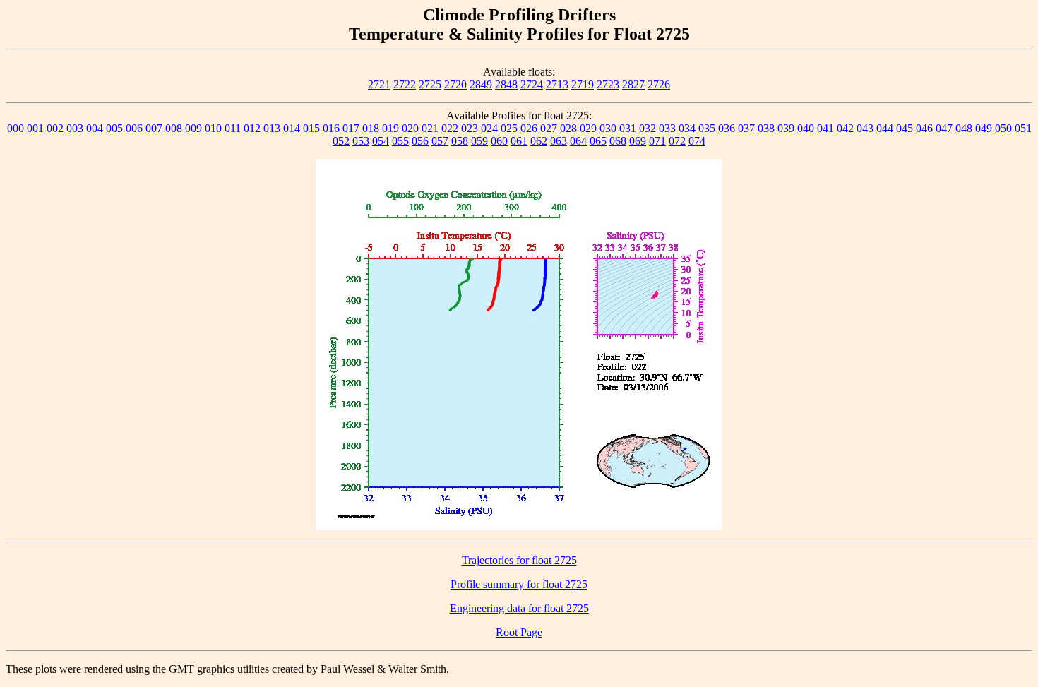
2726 (659, 84)
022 (449, 128)
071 (657, 141)
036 (726, 128)
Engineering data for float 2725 (519, 608)
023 (469, 128)
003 (74, 128)
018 (370, 128)
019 (390, 128)
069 (637, 141)
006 (134, 128)
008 (173, 128)
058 (459, 141)
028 (568, 128)
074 (696, 141)
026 (528, 128)
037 (746, 128)
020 (410, 128)
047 (944, 128)
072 (677, 141)
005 (114, 128)
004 (94, 128)
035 (706, 128)
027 (548, 128)
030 (607, 128)
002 (55, 128)
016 (331, 128)
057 (439, 141)
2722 (404, 84)
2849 (481, 84)
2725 (430, 84)
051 (1023, 128)
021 (430, 128)
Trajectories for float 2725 (519, 560)
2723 (608, 84)
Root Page (519, 632)
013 (271, 128)
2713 (557, 84)
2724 (531, 84)
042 (845, 128)
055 (400, 141)
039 (785, 128)
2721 (379, 84)
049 (983, 128)
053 (360, 141)
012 (252, 128)
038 (766, 128)
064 (578, 141)
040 (805, 128)
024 (489, 128)
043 (865, 128)
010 (213, 128)
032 (647, 128)
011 (233, 128)
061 (519, 141)
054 (380, 141)
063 (558, 141)
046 (924, 128)
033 (667, 128)
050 (1003, 128)
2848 (506, 84)
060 (499, 141)
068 (617, 141)
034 (687, 128)
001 (35, 128)
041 (825, 128)
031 (627, 128)
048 (963, 128)
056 (420, 141)
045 (904, 128)
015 (311, 128)
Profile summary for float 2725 (519, 584)
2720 (455, 84)
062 (538, 141)
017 (350, 128)
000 (15, 128)
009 (193, 128)
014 (291, 128)
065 (598, 141)
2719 (582, 84)
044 (884, 128)
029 (588, 128)
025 (509, 128)
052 (341, 141)
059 (479, 141)
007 (153, 128)
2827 (633, 84)
